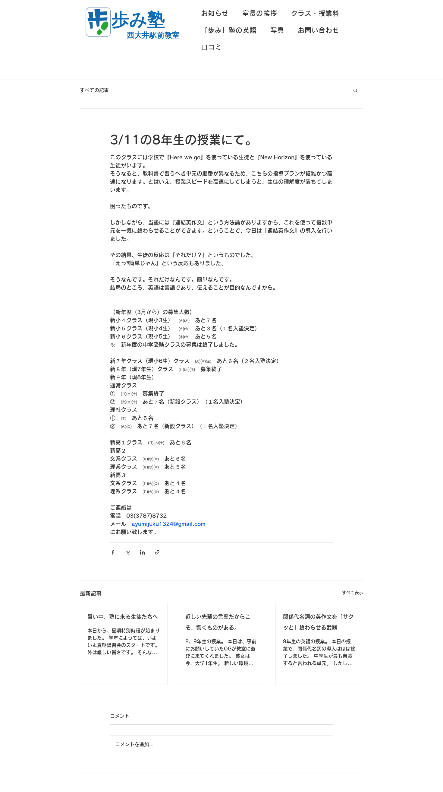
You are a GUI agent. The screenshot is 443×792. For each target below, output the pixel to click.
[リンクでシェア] (157, 552)
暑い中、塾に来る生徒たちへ (122, 616)
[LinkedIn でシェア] (142, 552)
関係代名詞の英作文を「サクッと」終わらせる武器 (318, 622)
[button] (355, 90)
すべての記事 (94, 90)
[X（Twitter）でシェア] (127, 552)
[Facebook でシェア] (113, 552)
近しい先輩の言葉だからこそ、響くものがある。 (217, 622)
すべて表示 (352, 592)
